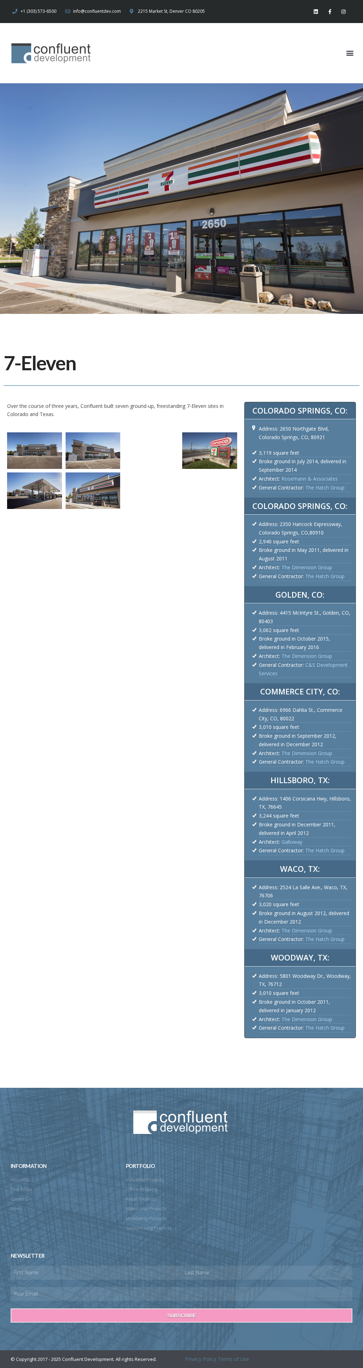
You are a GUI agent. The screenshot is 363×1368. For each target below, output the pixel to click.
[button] (350, 53)
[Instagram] (344, 11)
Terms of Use (233, 1359)
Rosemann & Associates (309, 478)
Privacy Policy (200, 1359)
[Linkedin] (316, 11)
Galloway (291, 841)
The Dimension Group (306, 567)
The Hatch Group (325, 487)
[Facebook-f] (330, 11)
